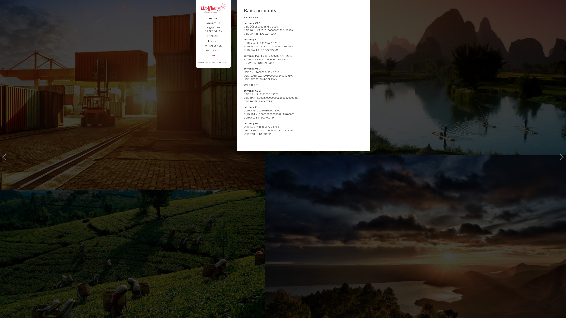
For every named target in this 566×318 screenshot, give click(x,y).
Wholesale (213, 46)
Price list (213, 50)
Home (213, 18)
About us (213, 23)
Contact (213, 36)
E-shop (213, 41)
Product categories (213, 30)
